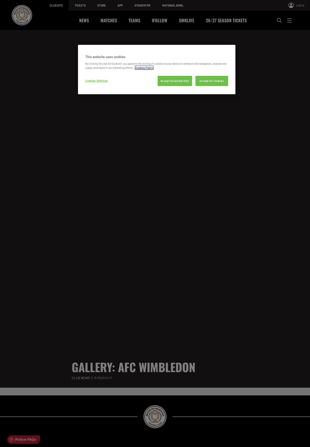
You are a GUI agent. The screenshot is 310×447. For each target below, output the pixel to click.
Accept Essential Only (174, 80)
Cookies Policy (144, 67)
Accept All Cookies (211, 80)
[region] (156, 69)
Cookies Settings (96, 80)
